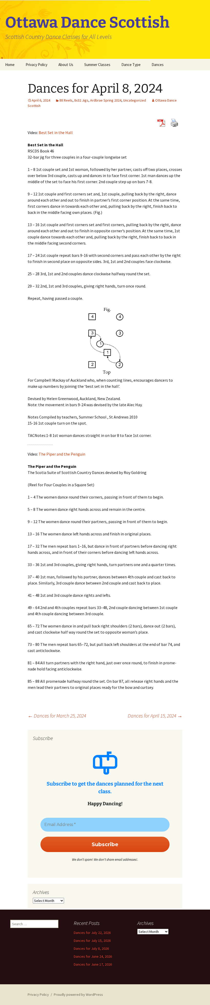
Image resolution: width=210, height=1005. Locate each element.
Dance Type (131, 64)
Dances (158, 64)
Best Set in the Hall (56, 132)
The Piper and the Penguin (62, 454)
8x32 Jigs (81, 100)
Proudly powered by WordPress (78, 994)
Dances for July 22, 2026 (92, 932)
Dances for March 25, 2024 (57, 715)
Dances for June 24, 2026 (93, 956)
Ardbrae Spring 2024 (105, 100)
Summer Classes (97, 64)
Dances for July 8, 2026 (91, 948)
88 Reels (65, 100)
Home (10, 64)
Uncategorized (134, 100)
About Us (65, 64)
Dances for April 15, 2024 (155, 715)
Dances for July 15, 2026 (92, 940)
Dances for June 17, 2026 (93, 964)
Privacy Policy (36, 64)
